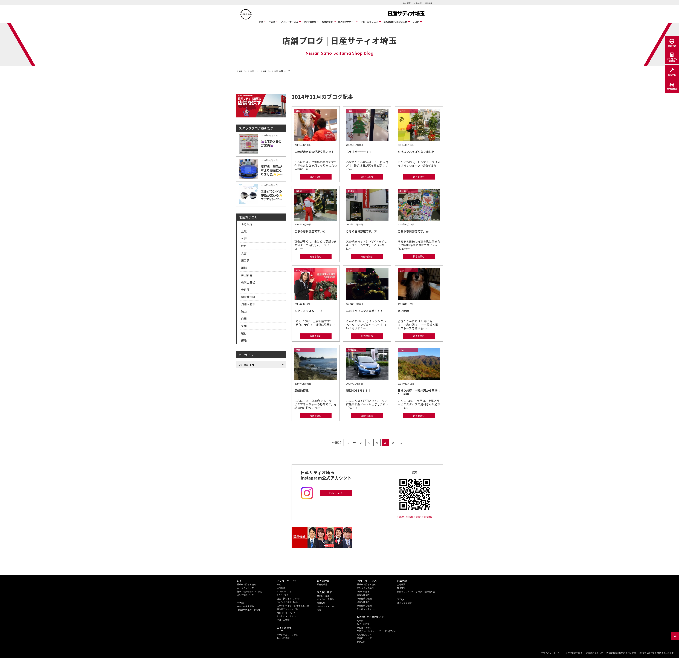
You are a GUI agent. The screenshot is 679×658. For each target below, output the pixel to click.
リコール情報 (283, 619)
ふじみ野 (246, 224)
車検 (279, 584)
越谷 (244, 333)
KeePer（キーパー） (286, 612)
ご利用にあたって (594, 653)
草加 (244, 326)
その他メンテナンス (366, 609)
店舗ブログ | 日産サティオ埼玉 (339, 40)
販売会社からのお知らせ (395, 21)
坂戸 (244, 246)
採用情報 (429, 3)
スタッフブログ (404, 602)
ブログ (416, 21)
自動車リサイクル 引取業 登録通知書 (416, 591)
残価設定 (321, 602)
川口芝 (245, 260)
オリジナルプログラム (287, 634)
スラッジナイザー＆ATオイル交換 (293, 605)
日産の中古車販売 (245, 606)
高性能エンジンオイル (287, 609)
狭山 (244, 311)
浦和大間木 (248, 304)
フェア (280, 631)
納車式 (360, 620)
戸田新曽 (246, 275)
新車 (261, 21)
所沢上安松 (248, 282)
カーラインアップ (245, 587)
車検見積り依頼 (364, 598)
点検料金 (281, 587)
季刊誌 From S (364, 627)
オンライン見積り (325, 599)
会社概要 (407, 3)
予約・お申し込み (369, 21)
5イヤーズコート (285, 594)
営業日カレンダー (365, 638)
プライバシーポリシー (551, 653)
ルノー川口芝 (363, 623)
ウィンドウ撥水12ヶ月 (287, 602)
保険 (319, 609)
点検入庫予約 (363, 602)
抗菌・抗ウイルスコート (288, 598)
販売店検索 (327, 21)
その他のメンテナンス (287, 616)
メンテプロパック (245, 594)
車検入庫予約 (363, 594)
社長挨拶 (418, 3)
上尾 (244, 231)
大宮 (244, 253)
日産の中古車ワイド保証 (248, 609)
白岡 (244, 318)
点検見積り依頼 (364, 605)
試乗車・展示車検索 (246, 584)
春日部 (245, 289)
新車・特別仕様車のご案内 (249, 591)
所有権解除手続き (573, 653)
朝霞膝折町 (248, 297)
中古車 (272, 21)
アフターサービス (289, 21)
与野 (244, 238)
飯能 (244, 340)
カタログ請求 (323, 595)
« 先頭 (336, 442)
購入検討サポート (346, 21)
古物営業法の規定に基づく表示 (621, 653)
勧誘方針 (361, 641)
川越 (244, 267)
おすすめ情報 (310, 21)
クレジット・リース (326, 606)
